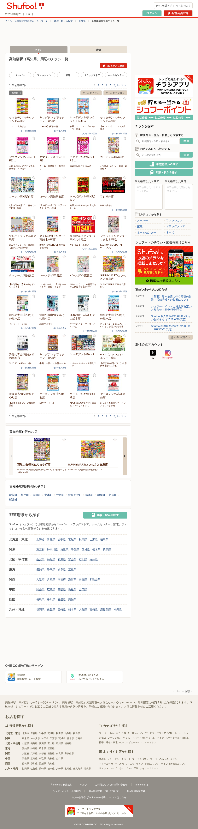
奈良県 (83, 579)
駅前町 (13, 494)
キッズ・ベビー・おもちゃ (137, 737)
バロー (128, 768)
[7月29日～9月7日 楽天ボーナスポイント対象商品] (53, 185)
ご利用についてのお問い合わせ (111, 784)
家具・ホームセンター (179, 733)
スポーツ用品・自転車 (177, 737)
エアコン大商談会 (17, 126)
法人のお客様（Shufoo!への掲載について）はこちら (99, 797)
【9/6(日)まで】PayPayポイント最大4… (22, 285)
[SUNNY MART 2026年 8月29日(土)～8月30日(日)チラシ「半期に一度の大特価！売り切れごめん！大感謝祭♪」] (113, 264)
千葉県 (75, 549)
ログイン (152, 13)
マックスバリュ (140, 759)
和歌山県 (95, 579)
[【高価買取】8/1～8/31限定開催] (22, 382)
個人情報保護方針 (136, 791)
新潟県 (62, 559)
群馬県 (107, 549)
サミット (103, 768)
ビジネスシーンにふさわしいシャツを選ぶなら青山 (113, 325)
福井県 (94, 559)
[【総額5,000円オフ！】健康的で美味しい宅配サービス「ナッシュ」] (113, 343)
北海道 (40, 539)
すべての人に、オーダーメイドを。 (82, 325)
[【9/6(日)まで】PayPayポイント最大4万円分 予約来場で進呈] (22, 264)
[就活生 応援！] (53, 303)
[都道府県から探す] (164, 164)
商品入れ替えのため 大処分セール (83, 206)
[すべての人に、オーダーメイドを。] (83, 303)
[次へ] (125, 456)
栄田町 (37, 494)
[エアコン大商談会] (22, 106)
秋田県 (83, 539)
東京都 (40, 549)
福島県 (104, 539)
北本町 (48, 494)
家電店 (102, 737)
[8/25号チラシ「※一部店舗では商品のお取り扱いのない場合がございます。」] (22, 224)
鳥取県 (62, 589)
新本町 (89, 494)
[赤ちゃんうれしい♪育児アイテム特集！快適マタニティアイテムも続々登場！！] (83, 264)
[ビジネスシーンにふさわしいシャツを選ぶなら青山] (113, 303)
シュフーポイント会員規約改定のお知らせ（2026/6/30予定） (171, 308)
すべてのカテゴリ (115, 93)
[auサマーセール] (53, 382)
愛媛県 (62, 599)
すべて (170, 232)
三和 (136, 768)
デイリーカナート (149, 768)
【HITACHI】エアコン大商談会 (112, 127)
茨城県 (86, 549)
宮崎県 (94, 609)
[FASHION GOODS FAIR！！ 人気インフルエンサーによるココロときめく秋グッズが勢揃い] (113, 224)
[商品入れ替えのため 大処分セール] (83, 185)
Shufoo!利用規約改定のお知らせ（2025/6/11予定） (170, 327)
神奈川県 (52, 549)
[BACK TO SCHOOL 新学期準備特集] (53, 224)
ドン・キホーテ (122, 759)
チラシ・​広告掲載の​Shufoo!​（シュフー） (26, 21)
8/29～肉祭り (106, 205)
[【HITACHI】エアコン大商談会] (113, 106)
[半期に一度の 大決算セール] (53, 343)
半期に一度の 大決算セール (52, 363)
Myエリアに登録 (113, 65)
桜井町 (13, 499)
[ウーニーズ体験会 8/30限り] (53, 145)
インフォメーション (18, 324)
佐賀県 (51, 609)
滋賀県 (72, 579)
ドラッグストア (92, 75)
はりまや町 (75, 494)
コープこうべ (117, 768)
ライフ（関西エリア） (147, 763)
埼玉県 (64, 549)
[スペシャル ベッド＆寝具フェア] (83, 343)
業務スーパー (106, 759)
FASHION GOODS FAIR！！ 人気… (111, 246)
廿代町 (60, 494)
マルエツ (130, 763)
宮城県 (72, 539)
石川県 (83, 559)
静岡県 (51, 569)
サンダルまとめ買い (79, 245)
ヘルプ (83, 784)
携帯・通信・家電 (108, 742)
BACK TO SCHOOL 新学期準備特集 (52, 246)
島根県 (72, 589)
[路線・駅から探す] (105, 515)
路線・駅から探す (63, 21)
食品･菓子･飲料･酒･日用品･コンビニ (129, 733)
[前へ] (11, 456)
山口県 (83, 589)
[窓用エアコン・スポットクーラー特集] (83, 106)
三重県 (72, 569)
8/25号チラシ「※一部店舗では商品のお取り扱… (21, 246)
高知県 (82, 21)
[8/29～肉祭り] (113, 185)
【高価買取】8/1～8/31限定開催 (22, 404)
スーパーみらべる (159, 759)
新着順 (14, 93)
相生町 (25, 494)
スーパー (20, 75)
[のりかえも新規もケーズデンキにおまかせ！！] (113, 382)
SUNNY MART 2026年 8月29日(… (113, 285)
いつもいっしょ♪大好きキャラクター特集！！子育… (52, 285)
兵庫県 (51, 579)
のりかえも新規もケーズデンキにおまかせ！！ (113, 404)
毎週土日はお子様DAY (80, 166)
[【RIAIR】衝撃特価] (53, 106)
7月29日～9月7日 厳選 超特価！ (113, 167)
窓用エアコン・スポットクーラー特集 (82, 127)
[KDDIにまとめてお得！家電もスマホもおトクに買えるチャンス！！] (83, 382)
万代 (121, 763)
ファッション (44, 75)
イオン (173, 759)
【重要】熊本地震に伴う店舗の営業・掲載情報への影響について (171, 298)
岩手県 (62, 539)
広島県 (51, 589)
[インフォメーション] (22, 303)
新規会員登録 (178, 13)
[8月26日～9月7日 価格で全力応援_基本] (22, 185)
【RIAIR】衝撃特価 (48, 126)
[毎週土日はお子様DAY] (83, 145)
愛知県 (40, 569)
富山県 (72, 559)
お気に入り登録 (33, 98)
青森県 (51, 539)
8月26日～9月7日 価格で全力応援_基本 (22, 206)
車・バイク (158, 737)
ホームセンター (116, 75)
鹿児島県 (105, 609)
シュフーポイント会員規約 (67, 791)
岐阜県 (62, 569)
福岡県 (40, 609)
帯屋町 (113, 494)
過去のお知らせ (180, 337)
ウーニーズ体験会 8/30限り (52, 167)
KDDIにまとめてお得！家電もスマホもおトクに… (83, 404)
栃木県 (96, 549)
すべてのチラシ (91, 93)
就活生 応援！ (46, 324)
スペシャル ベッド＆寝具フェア (83, 364)
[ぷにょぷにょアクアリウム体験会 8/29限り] (22, 145)
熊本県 (72, 609)
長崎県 (62, 609)
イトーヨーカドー (108, 763)
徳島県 (40, 599)
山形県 (94, 539)
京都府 (62, 579)
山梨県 (40, 559)
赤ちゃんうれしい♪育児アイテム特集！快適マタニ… (83, 285)
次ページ (120, 85)
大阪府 (40, 579)
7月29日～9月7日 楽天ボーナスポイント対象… (53, 206)
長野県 (51, 559)
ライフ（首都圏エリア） (173, 763)
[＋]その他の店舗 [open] (28, 131)
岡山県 (40, 589)
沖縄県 (118, 609)
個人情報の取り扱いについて (104, 791)
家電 (68, 75)
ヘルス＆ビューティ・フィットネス (137, 742)
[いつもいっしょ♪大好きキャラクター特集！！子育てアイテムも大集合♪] (53, 264)
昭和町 (101, 494)
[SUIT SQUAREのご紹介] (22, 343)
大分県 (83, 609)
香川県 (51, 599)
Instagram (167, 354)
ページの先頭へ (182, 691)
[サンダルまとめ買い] (83, 224)
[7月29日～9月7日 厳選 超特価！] (113, 145)
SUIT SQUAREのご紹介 (20, 363)
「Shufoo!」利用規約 (61, 784)
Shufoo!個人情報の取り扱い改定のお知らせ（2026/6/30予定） (170, 318)
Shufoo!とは (141, 784)
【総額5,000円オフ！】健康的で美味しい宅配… (113, 364)
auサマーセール (47, 403)
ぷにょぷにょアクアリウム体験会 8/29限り (22, 167)
